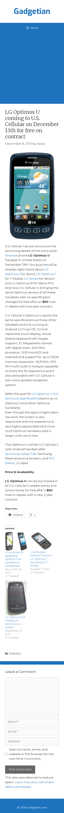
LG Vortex (31, 278)
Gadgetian (32, 11)
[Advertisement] (32, 67)
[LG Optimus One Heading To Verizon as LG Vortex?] (16, 598)
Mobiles (15, 653)
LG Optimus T (46, 274)
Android (11, 255)
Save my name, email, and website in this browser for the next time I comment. (31, 754)
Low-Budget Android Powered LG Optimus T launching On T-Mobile (40, 559)
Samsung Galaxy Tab (20, 453)
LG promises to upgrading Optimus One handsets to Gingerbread (14, 559)
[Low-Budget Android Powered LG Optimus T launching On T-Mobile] (41, 541)
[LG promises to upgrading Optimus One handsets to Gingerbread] (16, 541)
